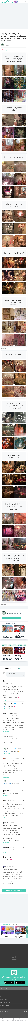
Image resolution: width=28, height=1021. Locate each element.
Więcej (25, 1020)
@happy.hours (8, 783)
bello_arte (7, 44)
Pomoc (2, 994)
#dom (10, 645)
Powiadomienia (19, 1020)
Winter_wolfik (8, 713)
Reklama (6, 988)
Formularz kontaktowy (5, 1005)
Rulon (6, 681)
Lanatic (7, 847)
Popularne (8, 1020)
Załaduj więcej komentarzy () (14, 890)
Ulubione (15, 50)
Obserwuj (10, 50)
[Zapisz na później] (18, 50)
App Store (20, 982)
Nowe (3, 1020)
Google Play (10, 982)
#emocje (14, 645)
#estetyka (20, 645)
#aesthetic (4, 645)
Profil (24, 618)
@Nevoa (6, 751)
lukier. (6, 822)
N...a (6, 736)
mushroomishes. (9, 758)
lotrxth (7, 800)
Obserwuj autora (12, 617)
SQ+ (16, 1)
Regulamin (3, 996)
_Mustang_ (8, 857)
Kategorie (14, 1020)
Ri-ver (6, 866)
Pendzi (7, 790)
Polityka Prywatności (5, 1002)
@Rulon (6, 706)
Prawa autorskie (4, 999)
